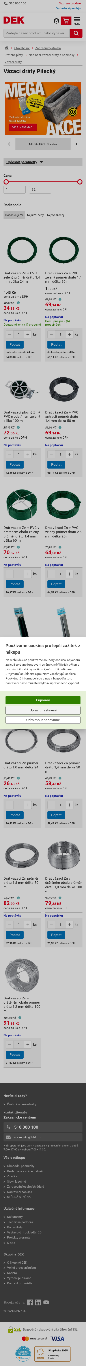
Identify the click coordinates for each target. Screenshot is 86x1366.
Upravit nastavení (43, 710)
